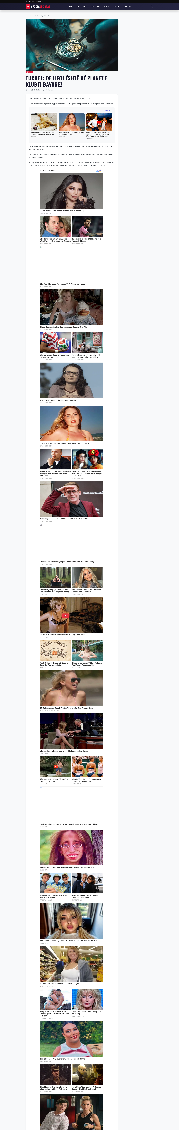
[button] (72, 45)
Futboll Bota (95, 7)
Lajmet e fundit (74, 7)
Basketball (128, 7)
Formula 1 (116, 7)
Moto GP (107, 7)
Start (27, 16)
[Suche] (151, 6)
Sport (85, 7)
